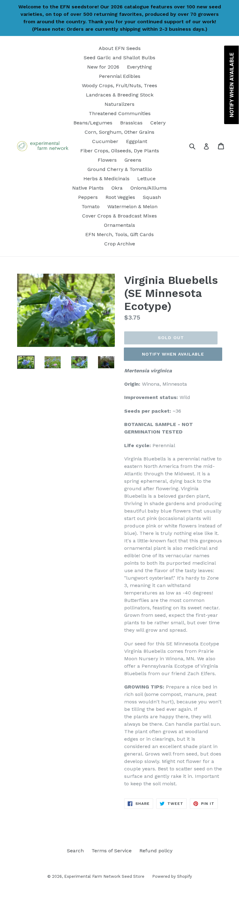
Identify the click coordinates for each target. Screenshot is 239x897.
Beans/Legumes (92, 123)
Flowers (107, 160)
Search (75, 851)
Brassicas (131, 123)
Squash (152, 197)
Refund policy (155, 851)
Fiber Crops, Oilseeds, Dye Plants (119, 151)
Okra (117, 188)
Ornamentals (119, 225)
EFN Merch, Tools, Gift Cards (119, 234)
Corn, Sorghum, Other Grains (119, 132)
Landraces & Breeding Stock (119, 95)
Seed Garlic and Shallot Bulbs (119, 58)
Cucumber (105, 141)
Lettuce (146, 179)
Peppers (88, 197)
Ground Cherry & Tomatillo (119, 169)
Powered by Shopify (172, 876)
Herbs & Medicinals (106, 179)
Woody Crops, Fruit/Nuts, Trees (119, 85)
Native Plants (88, 188)
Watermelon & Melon (132, 206)
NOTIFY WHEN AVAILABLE (173, 354)
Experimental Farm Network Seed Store (104, 876)
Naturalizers (119, 104)
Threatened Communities (120, 113)
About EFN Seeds (120, 48)
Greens (132, 160)
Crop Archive (119, 244)
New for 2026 (103, 67)
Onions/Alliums (148, 188)
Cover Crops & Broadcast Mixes (119, 216)
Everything (139, 67)
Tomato (91, 206)
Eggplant (136, 141)
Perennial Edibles (119, 76)
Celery (158, 123)
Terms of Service (111, 851)
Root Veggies (120, 197)
